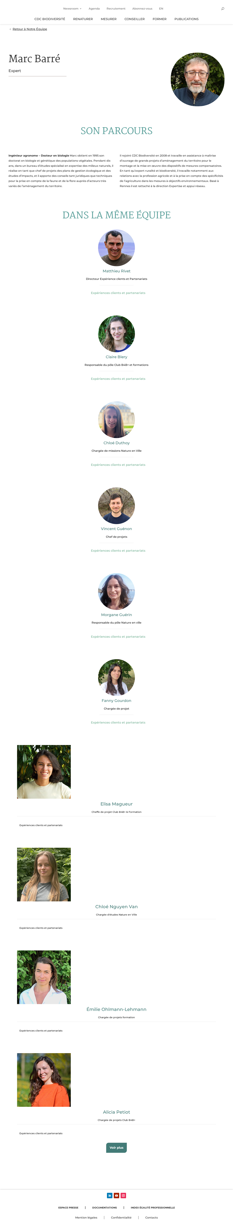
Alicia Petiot (116, 1112)
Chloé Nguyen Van (116, 906)
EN (161, 8)
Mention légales (86, 1217)
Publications (186, 19)
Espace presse (68, 1207)
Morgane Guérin (116, 614)
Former (159, 19)
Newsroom (70, 8)
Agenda (94, 8)
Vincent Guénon (116, 528)
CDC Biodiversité (49, 19)
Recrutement (116, 8)
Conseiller (135, 19)
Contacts (151, 1217)
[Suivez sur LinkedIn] (109, 1195)
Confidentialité (121, 1217)
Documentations (104, 1207)
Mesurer (108, 19)
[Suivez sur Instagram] (123, 1195)
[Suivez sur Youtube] (116, 1195)
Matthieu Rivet (116, 271)
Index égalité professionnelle (153, 1207)
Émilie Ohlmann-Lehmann (116, 1009)
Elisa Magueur (116, 804)
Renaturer (83, 19)
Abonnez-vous (142, 8)
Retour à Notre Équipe (30, 29)
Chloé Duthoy (117, 443)
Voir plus (116, 1147)
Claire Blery (116, 357)
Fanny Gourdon (116, 700)
